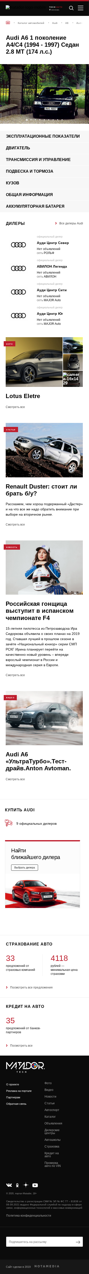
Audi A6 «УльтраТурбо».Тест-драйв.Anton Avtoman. (38, 761)
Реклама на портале (19, 1090)
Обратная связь (16, 1103)
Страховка (51, 1146)
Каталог (50, 1116)
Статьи (49, 1103)
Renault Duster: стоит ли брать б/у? (41, 490)
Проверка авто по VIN (52, 1164)
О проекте (12, 1084)
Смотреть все (15, 407)
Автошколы (52, 1139)
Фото (48, 1083)
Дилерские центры (52, 1132)
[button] (83, 119)
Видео (48, 1089)
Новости (50, 1096)
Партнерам (13, 1097)
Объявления (53, 1123)
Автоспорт (51, 1110)
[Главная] (8, 22)
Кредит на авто (51, 1155)
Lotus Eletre (23, 396)
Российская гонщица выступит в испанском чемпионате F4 (40, 610)
